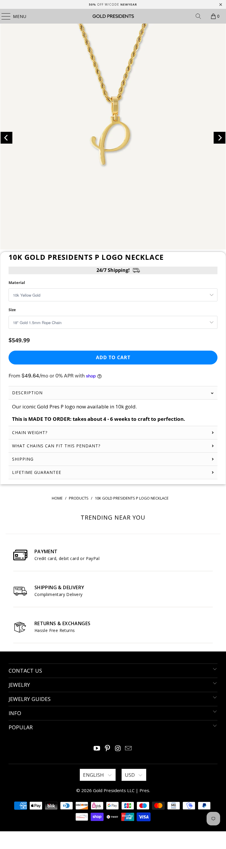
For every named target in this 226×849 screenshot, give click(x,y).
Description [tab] (27, 392)
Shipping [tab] (23, 459)
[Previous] (6, 138)
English (94, 774)
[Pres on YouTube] (97, 748)
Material (17, 282)
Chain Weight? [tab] (29, 432)
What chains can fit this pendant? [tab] (56, 446)
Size (12, 309)
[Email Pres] (128, 748)
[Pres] (113, 16)
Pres (144, 790)
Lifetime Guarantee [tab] (37, 472)
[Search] (198, 16)
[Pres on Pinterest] (107, 748)
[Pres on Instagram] (118, 748)
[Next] (219, 138)
